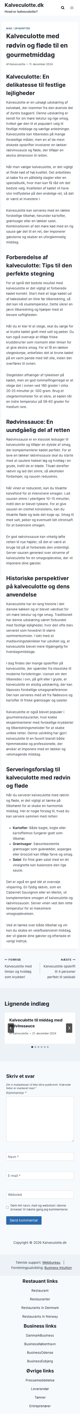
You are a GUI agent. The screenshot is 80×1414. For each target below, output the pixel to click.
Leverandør (40, 1389)
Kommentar (16, 1093)
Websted (15, 1195)
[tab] (32, 1047)
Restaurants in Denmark (40, 1308)
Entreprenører (40, 1406)
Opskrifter (22, 28)
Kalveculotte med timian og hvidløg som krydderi (18, 968)
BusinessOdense (40, 1353)
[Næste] (69, 1028)
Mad (9, 28)
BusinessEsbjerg (40, 1361)
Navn (13, 1157)
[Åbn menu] (71, 8)
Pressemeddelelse (40, 1380)
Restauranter (40, 1299)
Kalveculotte (17, 64)
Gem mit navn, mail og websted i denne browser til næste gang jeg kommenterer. (39, 1207)
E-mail (14, 1176)
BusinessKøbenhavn (40, 1344)
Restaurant (40, 1291)
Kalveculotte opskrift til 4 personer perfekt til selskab (59, 968)
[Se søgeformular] (62, 7)
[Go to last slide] (11, 1028)
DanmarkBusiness (40, 1335)
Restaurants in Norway (40, 1316)
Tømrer (40, 1397)
